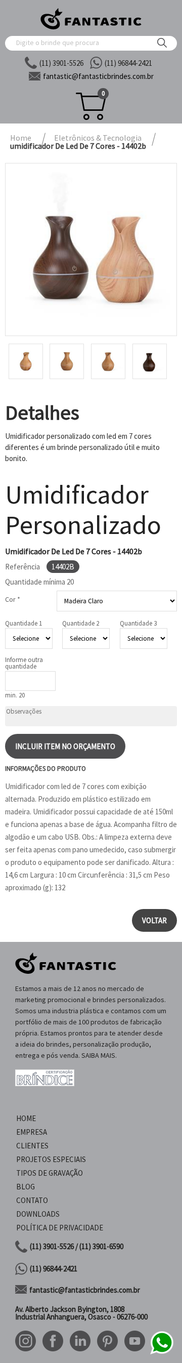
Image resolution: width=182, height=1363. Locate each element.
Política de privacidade (59, 1227)
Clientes (32, 1145)
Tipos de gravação (49, 1173)
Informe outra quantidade (24, 663)
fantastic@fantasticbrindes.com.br (84, 1290)
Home (26, 1118)
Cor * (12, 599)
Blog (25, 1186)
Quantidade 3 (138, 623)
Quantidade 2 (80, 623)
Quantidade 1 (23, 623)
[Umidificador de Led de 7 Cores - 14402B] (91, 249)
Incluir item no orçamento (65, 746)
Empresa (31, 1132)
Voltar (154, 920)
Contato (32, 1200)
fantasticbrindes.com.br (98, 76)
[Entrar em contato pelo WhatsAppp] (161, 1352)
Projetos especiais (51, 1159)
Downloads (38, 1214)
